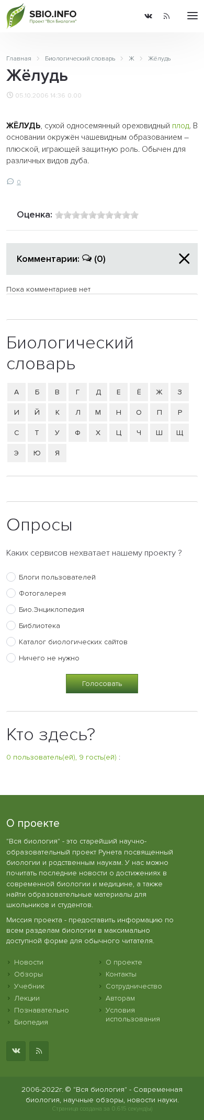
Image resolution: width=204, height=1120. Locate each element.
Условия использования (133, 1014)
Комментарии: (61, 258)
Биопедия (31, 1022)
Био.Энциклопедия (51, 609)
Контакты (121, 974)
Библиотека (39, 625)
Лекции (27, 998)
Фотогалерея (42, 593)
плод (180, 126)
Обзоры (28, 974)
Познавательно (41, 1010)
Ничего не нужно (49, 658)
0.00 (74, 95)
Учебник (29, 986)
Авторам (120, 998)
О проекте (124, 962)
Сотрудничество (134, 986)
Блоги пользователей (57, 577)
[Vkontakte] (148, 16)
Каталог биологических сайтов (73, 641)
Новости (28, 962)
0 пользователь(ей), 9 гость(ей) (61, 757)
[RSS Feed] (167, 16)
